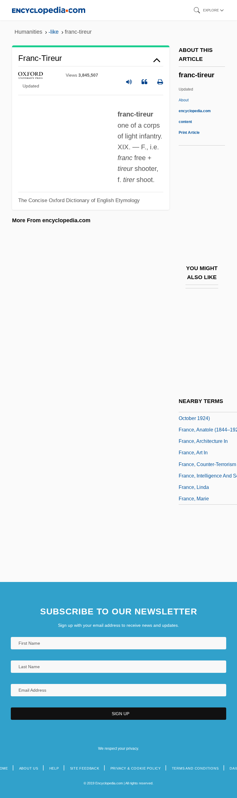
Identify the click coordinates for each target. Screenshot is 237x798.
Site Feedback (84, 768)
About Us (28, 768)
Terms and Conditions (195, 768)
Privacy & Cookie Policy (135, 768)
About (195, 111)
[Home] (48, 10)
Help (54, 768)
